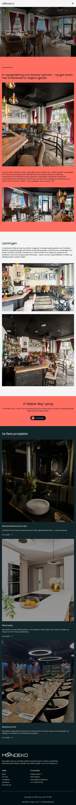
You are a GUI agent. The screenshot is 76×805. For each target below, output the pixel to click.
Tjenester (5, 782)
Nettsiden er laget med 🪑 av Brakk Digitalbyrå (38, 802)
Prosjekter (6, 779)
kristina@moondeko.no (39, 779)
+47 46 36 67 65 (36, 782)
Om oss (5, 777)
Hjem (4, 774)
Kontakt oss (6, 785)
